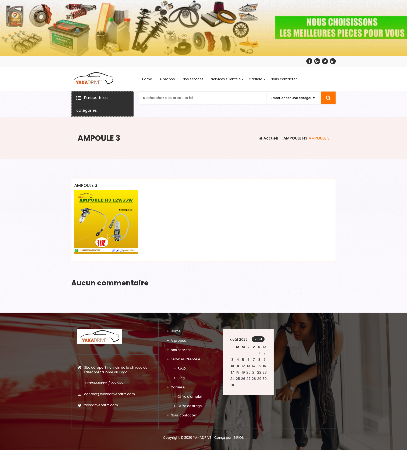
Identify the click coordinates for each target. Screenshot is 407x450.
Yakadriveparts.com (101, 405)
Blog (181, 377)
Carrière (178, 387)
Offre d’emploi (189, 396)
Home (176, 331)
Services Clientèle (185, 359)
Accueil (270, 138)
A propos (178, 340)
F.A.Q (181, 368)
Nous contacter (184, 415)
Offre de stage (189, 405)
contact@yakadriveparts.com (109, 394)
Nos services (181, 349)
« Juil (258, 339)
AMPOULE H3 (295, 138)
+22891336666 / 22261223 (104, 383)
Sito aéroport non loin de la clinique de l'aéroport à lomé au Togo (116, 370)
